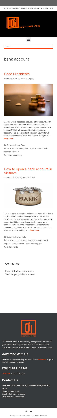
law (26, 148)
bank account (18, 148)
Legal (31, 148)
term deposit (36, 243)
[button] (28, 39)
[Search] (51, 46)
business (39, 240)
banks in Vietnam (27, 240)
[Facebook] (26, 411)
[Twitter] (31, 411)
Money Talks (20, 237)
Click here (6, 373)
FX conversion (18, 243)
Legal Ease (20, 145)
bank (9, 148)
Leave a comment (14, 155)
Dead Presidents (17, 74)
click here (42, 360)
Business (10, 145)
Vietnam (15, 152)
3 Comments (12, 247)
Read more (8, 138)
